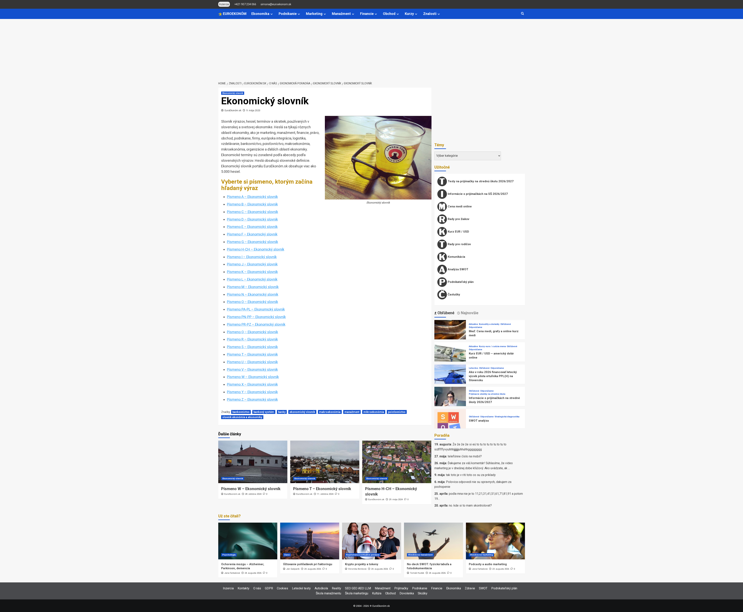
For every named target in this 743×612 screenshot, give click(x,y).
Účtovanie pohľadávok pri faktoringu (307, 564)
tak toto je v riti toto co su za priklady (471, 475)
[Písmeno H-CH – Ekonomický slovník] (396, 462)
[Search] (522, 13)
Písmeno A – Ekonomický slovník (252, 197)
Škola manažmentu (328, 593)
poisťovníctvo (397, 411)
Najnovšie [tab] (469, 313)
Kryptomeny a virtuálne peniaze (362, 555)
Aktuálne (473, 324)
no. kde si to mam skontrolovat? (470, 505)
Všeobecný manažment (420, 555)
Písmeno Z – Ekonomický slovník (252, 399)
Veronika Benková (357, 569)
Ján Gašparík (293, 569)
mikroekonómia (373, 411)
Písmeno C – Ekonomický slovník (252, 212)
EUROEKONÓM (234, 14)
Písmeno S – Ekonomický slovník (252, 347)
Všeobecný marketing (481, 555)
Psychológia (228, 555)
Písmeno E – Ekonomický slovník (252, 227)
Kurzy (409, 14)
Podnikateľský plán (460, 282)
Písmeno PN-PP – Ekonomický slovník (256, 317)
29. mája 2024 (396, 499)
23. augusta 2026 (500, 569)
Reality (336, 588)
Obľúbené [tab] (445, 313)
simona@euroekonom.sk (276, 4)
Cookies (282, 588)
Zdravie (470, 588)
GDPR (269, 588)
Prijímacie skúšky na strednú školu (487, 394)
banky (282, 411)
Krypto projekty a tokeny (361, 564)
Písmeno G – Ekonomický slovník (252, 242)
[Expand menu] (271, 14)
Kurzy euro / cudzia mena (492, 346)
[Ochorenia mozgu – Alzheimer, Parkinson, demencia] (247, 541)
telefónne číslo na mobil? (465, 456)
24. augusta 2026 (253, 573)
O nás (257, 588)
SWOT (483, 588)
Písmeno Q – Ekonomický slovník (252, 332)
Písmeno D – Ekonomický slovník (252, 219)
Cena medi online (459, 206)
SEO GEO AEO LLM (358, 588)
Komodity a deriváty (489, 324)
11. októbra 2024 (325, 494)
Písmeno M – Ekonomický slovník (253, 287)
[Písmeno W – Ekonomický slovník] (252, 462)
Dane (287, 555)
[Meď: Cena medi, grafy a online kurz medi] (450, 335)
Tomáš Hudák (417, 573)
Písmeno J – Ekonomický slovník (252, 264)
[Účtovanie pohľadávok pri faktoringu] (309, 541)
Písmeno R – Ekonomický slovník (252, 339)
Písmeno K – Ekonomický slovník (252, 272)
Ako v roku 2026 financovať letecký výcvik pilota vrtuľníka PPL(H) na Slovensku (493, 376)
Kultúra (376, 593)
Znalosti (430, 14)
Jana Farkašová (232, 573)
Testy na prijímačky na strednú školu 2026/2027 (480, 181)
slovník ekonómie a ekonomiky (242, 417)
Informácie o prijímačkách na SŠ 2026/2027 (477, 194)
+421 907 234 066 (245, 4)
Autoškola (321, 588)
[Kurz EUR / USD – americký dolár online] (450, 358)
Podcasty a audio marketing (488, 564)
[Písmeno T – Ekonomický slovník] (324, 462)
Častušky (453, 294)
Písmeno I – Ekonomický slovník (252, 257)
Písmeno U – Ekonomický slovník (252, 362)
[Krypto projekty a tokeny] (371, 541)
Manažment (341, 14)
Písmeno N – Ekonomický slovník (252, 294)
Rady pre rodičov (459, 244)
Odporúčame (475, 327)
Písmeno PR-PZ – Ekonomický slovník (256, 324)
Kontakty (243, 588)
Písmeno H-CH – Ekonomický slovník (255, 249)
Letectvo (473, 368)
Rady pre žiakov (458, 219)
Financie (367, 14)
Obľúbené (505, 324)
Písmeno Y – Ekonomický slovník (252, 392)
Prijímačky (401, 588)
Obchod (389, 14)
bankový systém (263, 411)
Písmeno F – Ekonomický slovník (252, 234)
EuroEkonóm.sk (233, 110)
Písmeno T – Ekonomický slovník (252, 354)
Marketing (314, 14)
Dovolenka (407, 593)
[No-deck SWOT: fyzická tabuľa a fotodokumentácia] (433, 541)
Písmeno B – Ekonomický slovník (252, 204)
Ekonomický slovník (232, 93)
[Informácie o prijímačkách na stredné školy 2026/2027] (450, 402)
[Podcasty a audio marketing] (495, 541)
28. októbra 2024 (253, 494)
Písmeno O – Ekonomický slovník (252, 302)
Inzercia (228, 588)
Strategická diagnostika (507, 417)
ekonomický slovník (302, 411)
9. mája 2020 (253, 110)
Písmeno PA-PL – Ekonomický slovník (256, 309)
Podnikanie (288, 14)
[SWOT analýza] (450, 424)
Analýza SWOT (457, 269)
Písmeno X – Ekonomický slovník (252, 384)
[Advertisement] (371, 48)
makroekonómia (330, 411)
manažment (352, 411)
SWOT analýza (479, 420)
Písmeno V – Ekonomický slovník (252, 369)
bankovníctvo (241, 411)
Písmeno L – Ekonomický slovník (252, 279)
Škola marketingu (356, 593)
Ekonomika (260, 14)
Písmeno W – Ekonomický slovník (253, 377)
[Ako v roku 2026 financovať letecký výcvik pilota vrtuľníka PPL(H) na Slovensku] (450, 380)
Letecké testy (301, 588)
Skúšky (422, 593)
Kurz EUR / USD (458, 231)
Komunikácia (456, 256)
